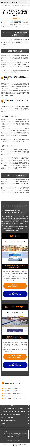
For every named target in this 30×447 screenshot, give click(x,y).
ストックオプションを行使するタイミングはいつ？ (14, 393)
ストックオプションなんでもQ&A (11, 390)
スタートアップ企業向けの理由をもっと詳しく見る (14, 356)
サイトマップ (4, 426)
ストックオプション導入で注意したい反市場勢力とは (15, 398)
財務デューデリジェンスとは (10, 396)
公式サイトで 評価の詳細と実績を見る (15, 293)
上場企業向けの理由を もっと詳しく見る (14, 285)
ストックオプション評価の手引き (10, 2)
